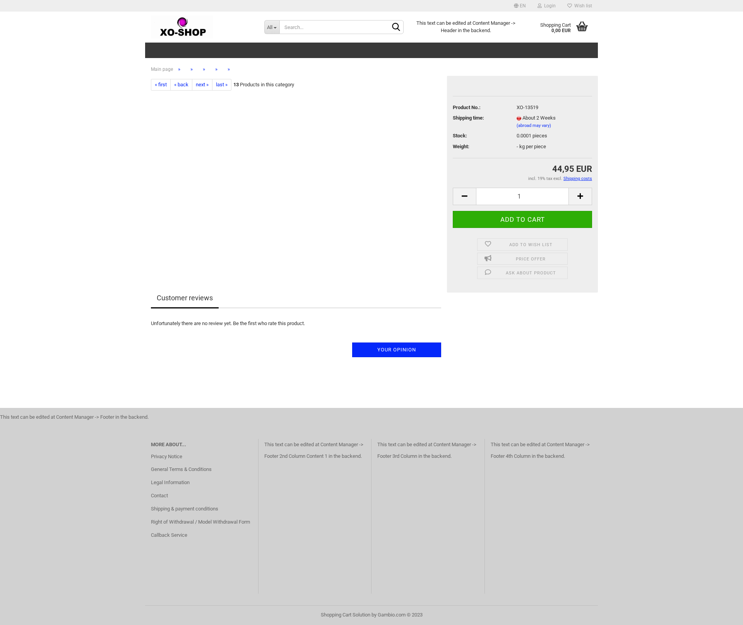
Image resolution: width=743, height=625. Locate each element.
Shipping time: (468, 118)
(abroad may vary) (534, 125)
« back (181, 84)
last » (222, 84)
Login (549, 6)
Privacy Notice (166, 456)
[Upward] (721, 613)
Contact (159, 495)
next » (202, 84)
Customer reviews (185, 298)
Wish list (582, 6)
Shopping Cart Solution (345, 615)
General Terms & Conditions (181, 469)
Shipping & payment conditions (184, 509)
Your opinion (396, 350)
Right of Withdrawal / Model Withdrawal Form (200, 522)
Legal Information (170, 482)
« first (161, 84)
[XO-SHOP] (202, 27)
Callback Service (169, 535)
